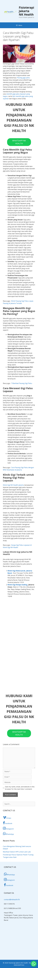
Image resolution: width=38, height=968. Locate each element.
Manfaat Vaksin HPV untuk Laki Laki (17, 852)
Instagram (10, 829)
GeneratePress (19, 965)
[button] (34, 964)
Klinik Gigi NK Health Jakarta (13, 485)
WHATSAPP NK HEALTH (19, 142)
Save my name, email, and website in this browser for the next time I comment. (19, 788)
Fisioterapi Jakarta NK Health (26, 11)
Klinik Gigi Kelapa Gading (17, 585)
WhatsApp (10, 834)
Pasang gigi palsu (23, 78)
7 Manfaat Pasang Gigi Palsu (21, 383)
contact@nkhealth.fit (12, 899)
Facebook (8, 823)
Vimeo (8, 818)
